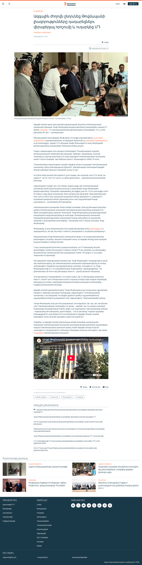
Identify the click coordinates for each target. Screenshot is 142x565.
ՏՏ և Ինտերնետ (42, 537)
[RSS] (99, 505)
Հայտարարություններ (79, 557)
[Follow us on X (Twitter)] (78, 505)
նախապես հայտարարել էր (96, 140)
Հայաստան (32, 480)
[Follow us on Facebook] (73, 505)
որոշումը (43, 130)
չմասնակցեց (94, 229)
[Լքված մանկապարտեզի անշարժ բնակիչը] (14, 469)
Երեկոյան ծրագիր (9, 521)
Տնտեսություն (41, 517)
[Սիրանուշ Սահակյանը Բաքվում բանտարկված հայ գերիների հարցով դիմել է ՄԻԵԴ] (84, 485)
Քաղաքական (41, 509)
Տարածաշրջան (42, 529)
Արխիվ (39, 546)
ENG (118, 4)
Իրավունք (38, 11)
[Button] (105, 42)
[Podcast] (105, 505)
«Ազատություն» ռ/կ (9, 557)
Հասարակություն (35, 464)
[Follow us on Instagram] (94, 505)
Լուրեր (39, 504)
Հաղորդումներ (8, 517)
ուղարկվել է (39, 333)
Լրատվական (7, 513)
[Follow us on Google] (110, 505)
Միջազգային (41, 533)
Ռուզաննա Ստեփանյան (42, 32)
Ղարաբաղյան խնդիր (44, 525)
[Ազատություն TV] (124, 4)
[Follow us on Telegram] (89, 505)
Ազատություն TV (8, 504)
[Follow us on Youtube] (84, 505)
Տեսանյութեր (7, 509)
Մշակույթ (40, 542)
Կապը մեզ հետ (42, 557)
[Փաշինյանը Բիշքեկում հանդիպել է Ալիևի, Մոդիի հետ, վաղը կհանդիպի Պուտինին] (14, 485)
